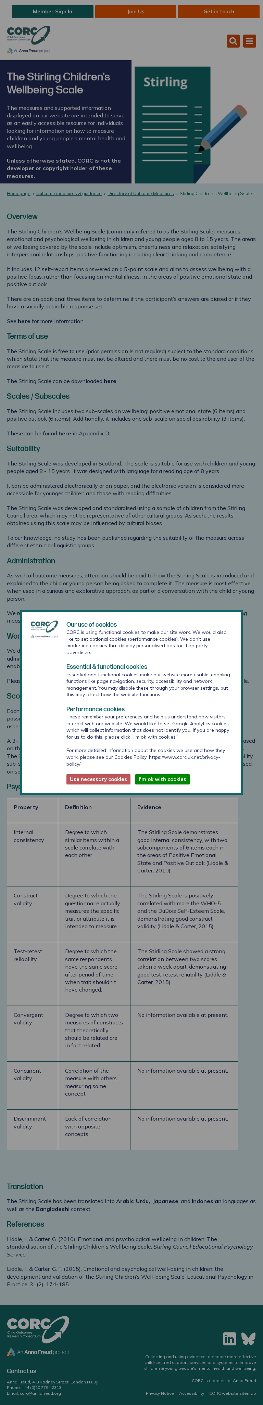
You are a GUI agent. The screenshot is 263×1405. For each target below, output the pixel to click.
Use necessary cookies (98, 779)
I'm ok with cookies (162, 779)
